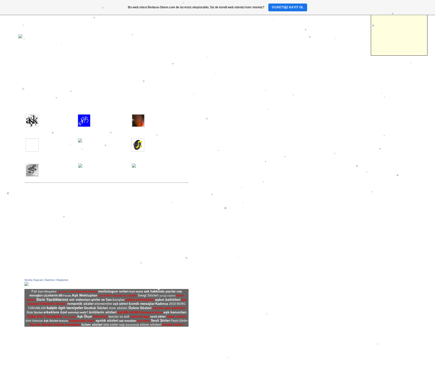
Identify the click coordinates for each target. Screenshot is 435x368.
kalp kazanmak (129, 324)
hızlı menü (136, 291)
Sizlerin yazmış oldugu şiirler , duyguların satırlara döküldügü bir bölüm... (111, 119)
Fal (27, 88)
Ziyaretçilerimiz (36, 78)
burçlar (119, 300)
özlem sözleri (91, 324)
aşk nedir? (105, 295)
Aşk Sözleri (207, 200)
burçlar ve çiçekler (125, 295)
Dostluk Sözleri (210, 221)
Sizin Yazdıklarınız (212, 176)
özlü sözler (111, 324)
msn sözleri (118, 308)
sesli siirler (158, 316)
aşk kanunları (175, 312)
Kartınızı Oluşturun (56, 279)
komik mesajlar (142, 304)
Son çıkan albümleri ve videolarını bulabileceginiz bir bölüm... (58, 169)
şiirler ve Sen (208, 172)
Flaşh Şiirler (207, 183)
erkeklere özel (55, 312)
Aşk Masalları (209, 145)
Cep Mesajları (209, 235)
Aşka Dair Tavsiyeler (214, 155)
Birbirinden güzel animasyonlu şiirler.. (54, 141)
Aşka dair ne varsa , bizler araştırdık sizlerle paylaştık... (56, 119)
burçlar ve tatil (118, 316)
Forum (204, 124)
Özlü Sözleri (207, 232)
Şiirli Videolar (208, 187)
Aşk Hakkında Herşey (215, 141)
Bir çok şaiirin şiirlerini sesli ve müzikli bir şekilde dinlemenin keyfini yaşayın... (109, 145)
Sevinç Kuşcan (33, 279)
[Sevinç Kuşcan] (26, 285)
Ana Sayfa (32, 67)
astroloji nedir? (78, 312)
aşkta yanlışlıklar (139, 300)
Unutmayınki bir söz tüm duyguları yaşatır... (163, 117)
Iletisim (30, 74)
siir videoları (79, 300)
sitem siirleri (176, 316)
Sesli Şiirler (207, 179)
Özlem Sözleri (209, 207)
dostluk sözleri (172, 324)
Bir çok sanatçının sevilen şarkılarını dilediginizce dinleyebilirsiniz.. (163, 143)
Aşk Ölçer (206, 152)
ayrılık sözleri (107, 320)
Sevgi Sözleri (208, 218)
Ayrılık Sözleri (209, 204)
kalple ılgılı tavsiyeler (65, 308)
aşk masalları (127, 320)
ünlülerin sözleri (103, 312)
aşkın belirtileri (167, 300)
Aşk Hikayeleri (210, 159)
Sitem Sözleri (208, 211)
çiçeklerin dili (53, 295)
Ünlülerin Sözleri (211, 228)
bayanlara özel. (82, 320)
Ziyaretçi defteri (210, 128)
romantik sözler (80, 304)
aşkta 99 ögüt (139, 316)
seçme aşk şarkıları (169, 308)
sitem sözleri (150, 324)
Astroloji (31, 85)
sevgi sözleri (167, 295)
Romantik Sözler (211, 214)
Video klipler (33, 71)
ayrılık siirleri (128, 312)
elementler (103, 304)
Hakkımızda (207, 117)
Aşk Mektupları (210, 148)
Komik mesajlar (210, 239)
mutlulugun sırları (113, 291)
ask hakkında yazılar (160, 291)
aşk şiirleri (120, 304)
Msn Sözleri (207, 225)
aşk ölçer (63, 291)
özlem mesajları (67, 324)
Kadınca (31, 81)
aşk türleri (143, 320)
